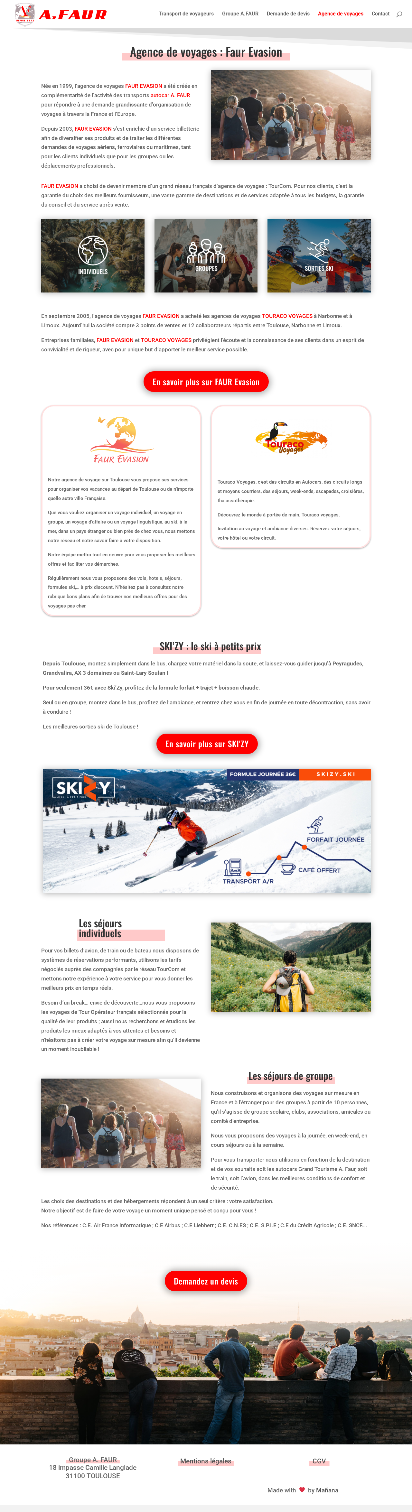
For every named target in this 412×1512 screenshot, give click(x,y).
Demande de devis (288, 14)
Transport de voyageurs (186, 14)
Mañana (327, 1490)
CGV (319, 1461)
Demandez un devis (206, 1281)
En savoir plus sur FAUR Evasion (206, 381)
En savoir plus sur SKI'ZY (207, 743)
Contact (380, 14)
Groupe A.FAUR (240, 14)
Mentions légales (205, 1461)
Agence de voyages (340, 14)
